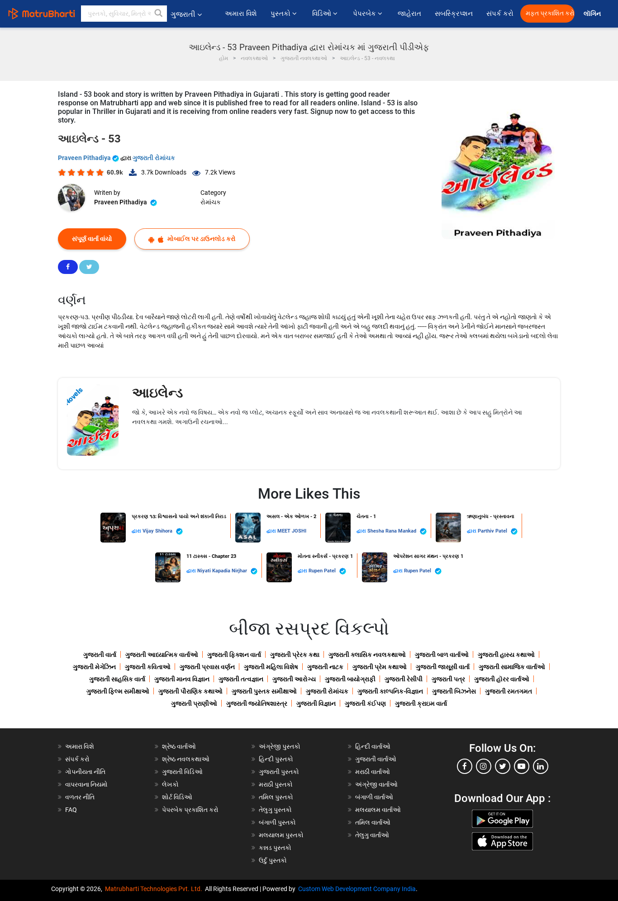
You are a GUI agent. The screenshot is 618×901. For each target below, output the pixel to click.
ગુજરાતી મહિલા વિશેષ (271, 666)
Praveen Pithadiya (85, 157)
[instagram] (483, 766)
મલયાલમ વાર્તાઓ (378, 809)
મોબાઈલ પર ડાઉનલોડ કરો (201, 238)
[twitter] (502, 766)
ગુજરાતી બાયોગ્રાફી (350, 679)
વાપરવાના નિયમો (87, 784)
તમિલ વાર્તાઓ (372, 822)
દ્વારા (137, 531)
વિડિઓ (322, 14)
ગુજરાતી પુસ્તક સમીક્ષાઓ (264, 691)
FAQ (71, 809)
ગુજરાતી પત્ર (448, 679)
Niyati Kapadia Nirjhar (222, 571)
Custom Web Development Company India (357, 888)
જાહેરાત (409, 14)
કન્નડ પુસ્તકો (275, 847)
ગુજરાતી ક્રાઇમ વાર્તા (421, 703)
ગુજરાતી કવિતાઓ (148, 666)
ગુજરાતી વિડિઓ (182, 771)
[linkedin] (540, 766)
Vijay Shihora (158, 531)
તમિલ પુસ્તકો (276, 797)
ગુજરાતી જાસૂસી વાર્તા (443, 666)
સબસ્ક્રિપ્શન (454, 14)
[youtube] (521, 766)
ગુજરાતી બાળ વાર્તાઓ (442, 654)
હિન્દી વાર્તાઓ (372, 746)
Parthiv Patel (493, 531)
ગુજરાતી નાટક (325, 666)
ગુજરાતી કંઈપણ (365, 703)
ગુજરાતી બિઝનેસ (454, 691)
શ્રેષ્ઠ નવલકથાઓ (185, 759)
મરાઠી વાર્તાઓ (372, 771)
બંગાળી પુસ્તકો (277, 822)
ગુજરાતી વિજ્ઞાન (316, 703)
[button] (159, 13)
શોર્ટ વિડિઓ (177, 797)
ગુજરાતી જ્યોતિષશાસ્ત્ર (256, 703)
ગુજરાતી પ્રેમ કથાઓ (379, 666)
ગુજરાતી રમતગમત (508, 691)
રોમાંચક (210, 202)
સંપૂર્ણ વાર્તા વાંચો (92, 238)
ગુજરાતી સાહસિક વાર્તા (117, 679)
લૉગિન (593, 14)
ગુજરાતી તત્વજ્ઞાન (241, 679)
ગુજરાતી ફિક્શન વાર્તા (234, 654)
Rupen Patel (323, 571)
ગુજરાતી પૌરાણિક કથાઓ (190, 691)
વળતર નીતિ (80, 797)
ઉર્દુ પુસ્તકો (273, 860)
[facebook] (464, 766)
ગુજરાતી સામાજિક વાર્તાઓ (512, 666)
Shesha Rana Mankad (392, 531)
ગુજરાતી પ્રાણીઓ (194, 703)
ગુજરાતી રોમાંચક (154, 157)
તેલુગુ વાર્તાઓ (372, 835)
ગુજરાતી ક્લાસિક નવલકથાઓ (367, 654)
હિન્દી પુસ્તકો (276, 759)
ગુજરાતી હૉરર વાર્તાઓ (501, 679)
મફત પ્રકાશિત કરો (550, 13)
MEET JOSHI (291, 531)
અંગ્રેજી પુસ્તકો (279, 746)
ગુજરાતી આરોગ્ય (294, 679)
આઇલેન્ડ (157, 393)
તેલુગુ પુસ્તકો (275, 809)
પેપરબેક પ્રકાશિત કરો (190, 809)
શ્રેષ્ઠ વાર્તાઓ (179, 746)
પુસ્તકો (281, 14)
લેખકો (170, 784)
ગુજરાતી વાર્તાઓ (375, 759)
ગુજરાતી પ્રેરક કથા (294, 654)
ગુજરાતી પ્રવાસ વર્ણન (207, 666)
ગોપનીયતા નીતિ (85, 771)
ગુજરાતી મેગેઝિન (94, 666)
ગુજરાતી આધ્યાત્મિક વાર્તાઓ (161, 654)
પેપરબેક (365, 14)
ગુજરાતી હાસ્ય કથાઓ (506, 654)
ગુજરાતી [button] (183, 14)
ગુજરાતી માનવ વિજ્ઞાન (181, 679)
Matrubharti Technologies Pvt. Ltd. (155, 888)
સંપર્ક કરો (499, 14)
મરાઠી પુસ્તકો (276, 784)
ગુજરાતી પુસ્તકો (279, 771)
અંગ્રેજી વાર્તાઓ (376, 784)
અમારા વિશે (241, 14)
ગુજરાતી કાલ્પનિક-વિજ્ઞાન (390, 691)
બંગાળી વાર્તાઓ (374, 797)
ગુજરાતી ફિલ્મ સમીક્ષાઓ (117, 691)
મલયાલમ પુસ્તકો (281, 835)
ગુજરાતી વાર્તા (99, 654)
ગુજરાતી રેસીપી (404, 679)
